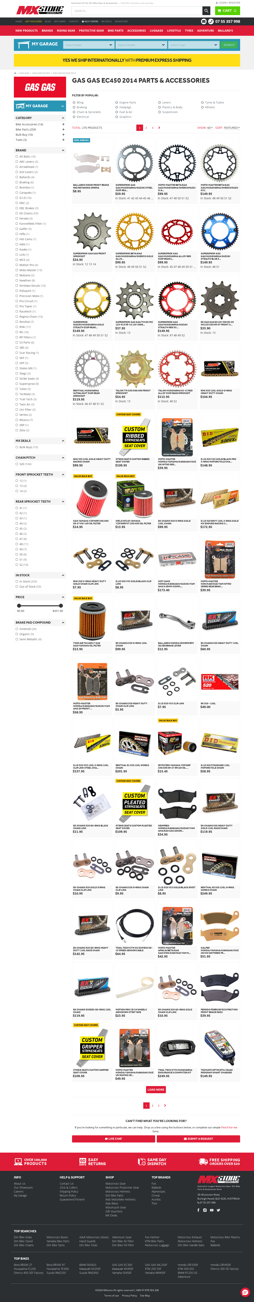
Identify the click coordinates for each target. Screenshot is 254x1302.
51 (23, 559)
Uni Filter (27, 409)
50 (23, 554)
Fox (154, 1183)
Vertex (25, 415)
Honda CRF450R (221, 1265)
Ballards (26, 177)
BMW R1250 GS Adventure (187, 1275)
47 (23, 539)
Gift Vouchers (33, 21)
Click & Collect (69, 1187)
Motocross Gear (116, 1183)
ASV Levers (28, 172)
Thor (154, 1203)
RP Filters (27, 337)
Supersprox (29, 384)
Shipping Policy (69, 1191)
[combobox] (89, 45)
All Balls (27, 156)
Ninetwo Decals (32, 285)
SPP (23, 363)
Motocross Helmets (118, 1191)
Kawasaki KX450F (122, 1269)
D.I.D (25, 198)
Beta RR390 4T (56, 1265)
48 (23, 544)
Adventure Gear (122, 1237)
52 (23, 565)
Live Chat (115, 1138)
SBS (23, 347)
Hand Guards (87, 1241)
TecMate (27, 394)
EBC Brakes (28, 208)
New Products (26, 30)
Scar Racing (29, 353)
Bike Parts (115, 30)
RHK (25, 327)
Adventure (205, 30)
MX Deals (106, 21)
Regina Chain (31, 316)
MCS (24, 260)
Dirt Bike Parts (114, 1195)
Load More (156, 1089)
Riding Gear (66, 30)
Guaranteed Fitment (72, 1199)
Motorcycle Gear (116, 1207)
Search (229, 45)
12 (23, 481)
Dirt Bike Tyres (56, 1245)
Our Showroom (23, 1187)
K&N (24, 244)
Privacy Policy (129, 1295)
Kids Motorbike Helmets (121, 1199)
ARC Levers (28, 161)
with (127, 60)
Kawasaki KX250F (90, 1269)
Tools (21, 140)
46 (23, 534)
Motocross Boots (57, 1237)
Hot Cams (27, 239)
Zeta (24, 430)
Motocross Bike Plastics (225, 1237)
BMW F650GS (87, 1265)
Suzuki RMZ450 (88, 1273)
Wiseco (26, 420)
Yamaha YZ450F (122, 1273)
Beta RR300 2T (23, 1265)
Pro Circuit (28, 301)
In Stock (28, 581)
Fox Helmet (152, 1237)
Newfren (27, 280)
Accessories (136, 30)
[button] (245, 1292)
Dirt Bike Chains (24, 1245)
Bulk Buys (28, 447)
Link (24, 254)
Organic (26, 634)
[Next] (159, 128)
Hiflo (24, 234)
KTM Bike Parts (154, 1241)
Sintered (27, 629)
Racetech (27, 311)
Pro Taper (27, 306)
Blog (48, 21)
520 (25, 464)
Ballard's (225, 30)
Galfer (25, 229)
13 (23, 486)
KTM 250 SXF (153, 1269)
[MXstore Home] (218, 1180)
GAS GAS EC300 (122, 1265)
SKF (23, 358)
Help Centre (91, 21)
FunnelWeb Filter (32, 223)
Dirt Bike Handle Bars (191, 1245)
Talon (25, 389)
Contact (74, 21)
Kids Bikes (112, 1203)
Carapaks (27, 192)
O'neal (156, 1195)
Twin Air (26, 404)
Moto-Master (30, 270)
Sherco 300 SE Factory (225, 1269)
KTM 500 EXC (186, 1269)
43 (23, 518)
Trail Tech (28, 399)
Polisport (27, 291)
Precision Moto (31, 296)
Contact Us (67, 1183)
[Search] (206, 10)
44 (23, 523)
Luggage (156, 30)
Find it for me (229, 1127)
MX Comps (60, 21)
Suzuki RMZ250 (56, 1273)
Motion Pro (28, 265)
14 (23, 491)
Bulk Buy (24, 134)
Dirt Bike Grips (23, 1237)
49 (23, 549)
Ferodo (26, 218)
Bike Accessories (29, 124)
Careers (19, 1191)
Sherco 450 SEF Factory (28, 1273)
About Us (19, 1183)
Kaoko (25, 249)
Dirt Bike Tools (88, 1245)
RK (24, 332)
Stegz (25, 373)
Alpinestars (158, 1191)
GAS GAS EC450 (41, 73)
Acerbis (156, 1199)
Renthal (26, 322)
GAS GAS (24, 73)
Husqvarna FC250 (25, 1269)
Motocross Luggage (157, 1245)
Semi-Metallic (30, 639)
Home (18, 21)
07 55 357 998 (227, 21)
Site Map (145, 1295)
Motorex (26, 275)
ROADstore (121, 21)
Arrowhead (28, 167)
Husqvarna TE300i (58, 1269)
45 (23, 528)
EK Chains (28, 213)
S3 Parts (26, 342)
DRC (24, 203)
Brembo (26, 187)
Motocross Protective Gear (122, 1187)
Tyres (189, 30)
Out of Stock (30, 586)
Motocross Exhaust (190, 1237)
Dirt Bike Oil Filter (123, 1245)
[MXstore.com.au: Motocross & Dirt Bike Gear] (40, 10)
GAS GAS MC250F (156, 1265)
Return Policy (68, 1195)
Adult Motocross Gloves (94, 1237)
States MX (28, 368)
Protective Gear (91, 30)
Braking (26, 182)
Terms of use (111, 1295)
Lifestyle (174, 30)
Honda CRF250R (188, 1265)
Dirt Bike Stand (23, 1241)
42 (23, 513)
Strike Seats (29, 378)
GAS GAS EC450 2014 (64, 73)
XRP (23, 425)
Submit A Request (200, 1138)
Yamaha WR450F (155, 1273)
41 (23, 508)
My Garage (20, 1195)
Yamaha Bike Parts (58, 1241)
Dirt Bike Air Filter (123, 1241)
